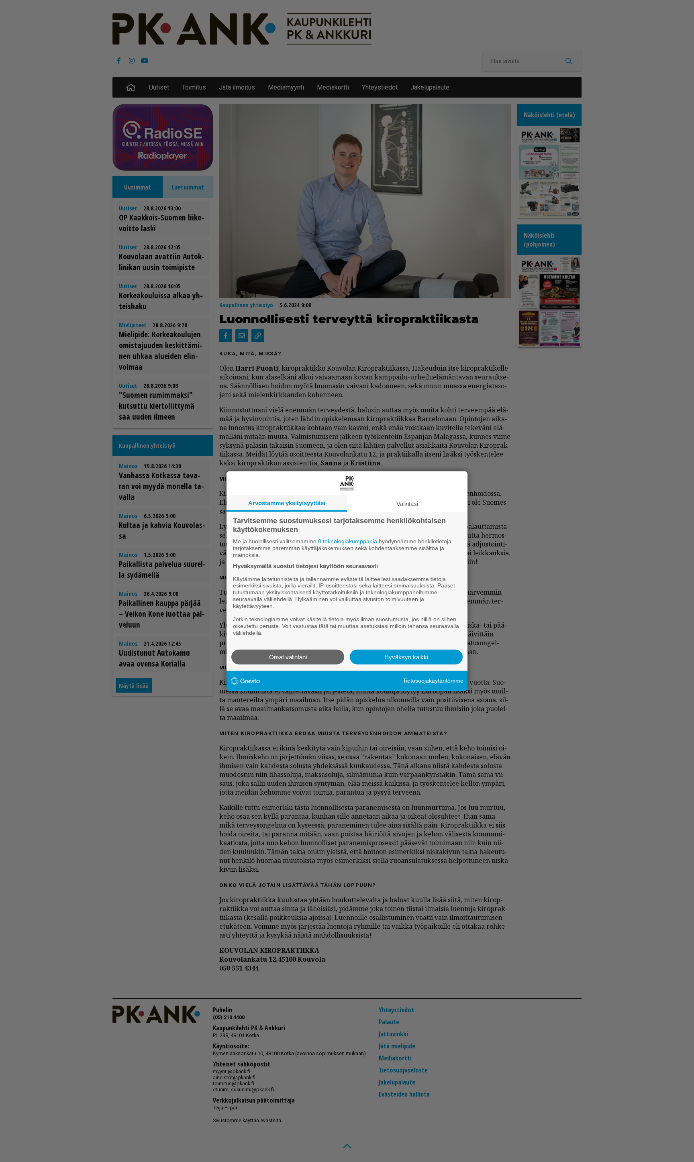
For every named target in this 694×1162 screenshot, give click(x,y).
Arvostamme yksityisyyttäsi (286, 502)
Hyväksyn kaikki (406, 656)
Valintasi (407, 503)
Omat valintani (288, 656)
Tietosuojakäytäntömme (433, 680)
